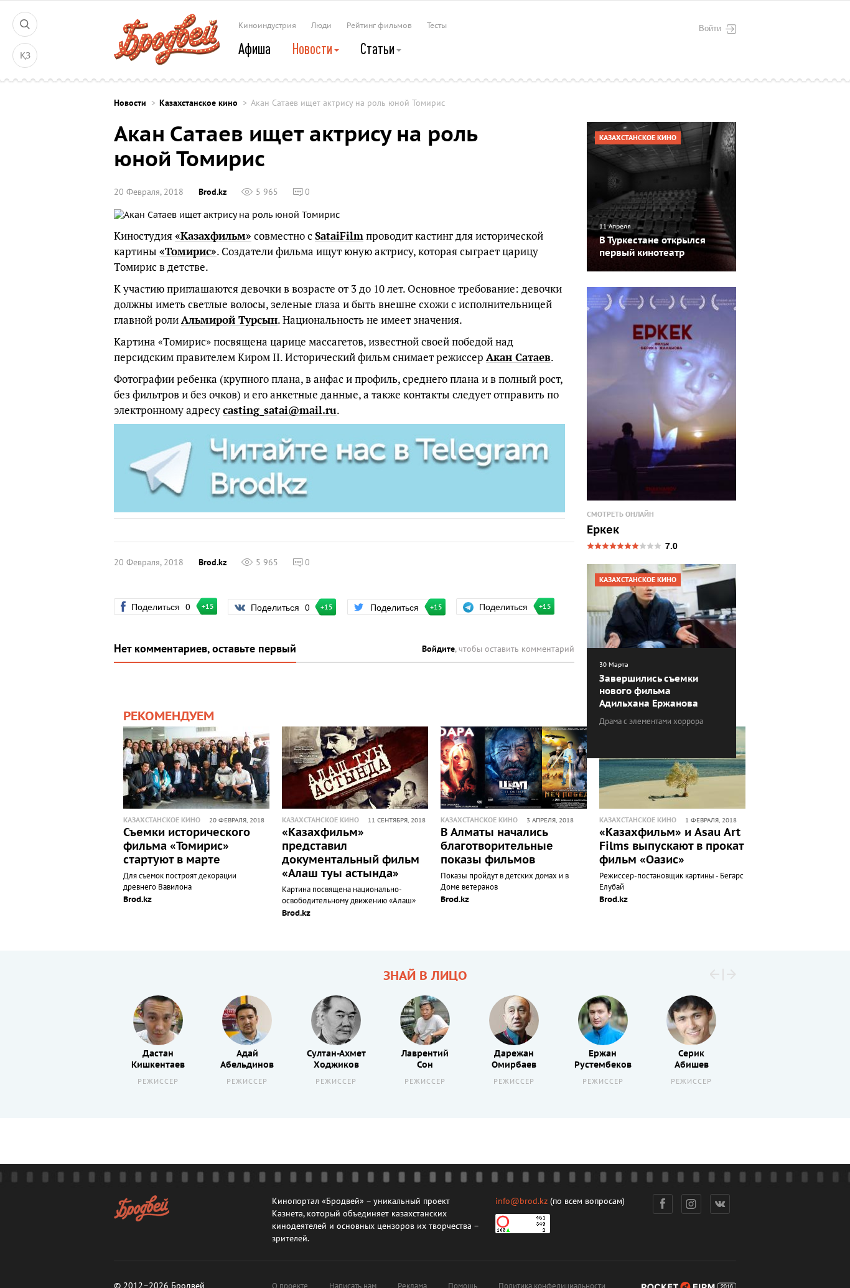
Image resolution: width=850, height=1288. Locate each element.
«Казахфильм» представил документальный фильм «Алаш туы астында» (350, 853)
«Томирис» (188, 251)
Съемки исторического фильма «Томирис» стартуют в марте (186, 846)
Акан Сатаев (518, 357)
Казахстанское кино (198, 103)
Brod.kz (212, 192)
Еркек (603, 530)
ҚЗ (25, 55)
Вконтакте (720, 1204)
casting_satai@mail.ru (280, 410)
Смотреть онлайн (620, 514)
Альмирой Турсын (229, 320)
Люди (321, 25)
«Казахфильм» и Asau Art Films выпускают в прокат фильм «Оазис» (671, 846)
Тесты (437, 25)
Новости (313, 48)
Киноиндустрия (267, 25)
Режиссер (158, 1082)
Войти (710, 28)
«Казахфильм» (213, 236)
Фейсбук (663, 1204)
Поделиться (166, 606)
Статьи (378, 48)
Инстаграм (691, 1204)
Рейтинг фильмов (379, 25)
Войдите (438, 649)
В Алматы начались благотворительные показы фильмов (497, 846)
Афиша (254, 48)
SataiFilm (339, 236)
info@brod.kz (521, 1201)
